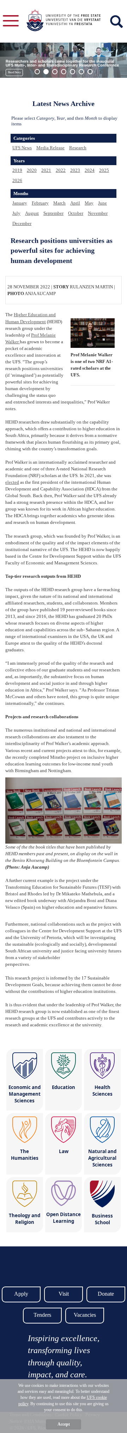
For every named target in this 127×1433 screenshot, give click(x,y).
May (89, 203)
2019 (17, 170)
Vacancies (85, 1315)
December (21, 223)
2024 (90, 170)
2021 (46, 170)
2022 (61, 170)
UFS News (22, 147)
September (53, 213)
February (40, 203)
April (75, 203)
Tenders (42, 1315)
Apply (21, 1294)
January (19, 203)
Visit (64, 1294)
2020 (32, 170)
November (98, 213)
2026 (17, 180)
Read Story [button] (14, 72)
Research (77, 147)
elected (12, 482)
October (75, 213)
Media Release (50, 147)
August (32, 213)
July (16, 213)
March (59, 203)
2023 (75, 170)
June (102, 203)
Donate (106, 1294)
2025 (104, 170)
